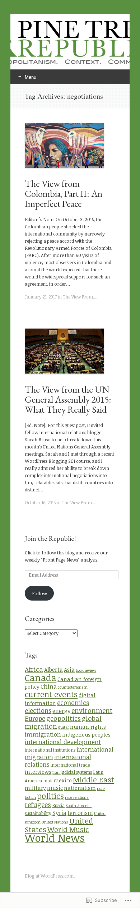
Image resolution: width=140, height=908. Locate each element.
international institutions (50, 750)
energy (61, 711)
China (49, 686)
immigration (43, 734)
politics (50, 795)
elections (38, 710)
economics (73, 702)
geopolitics (63, 718)
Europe (35, 718)
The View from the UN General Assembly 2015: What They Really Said (68, 399)
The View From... (79, 297)
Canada (40, 677)
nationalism (80, 788)
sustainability (38, 813)
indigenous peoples (86, 734)
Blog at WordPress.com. (50, 876)
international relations (58, 760)
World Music (68, 829)
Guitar (63, 727)
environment (91, 710)
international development (63, 742)
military (35, 788)
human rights (88, 726)
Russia (58, 805)
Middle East (93, 779)
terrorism (80, 813)
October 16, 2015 (40, 502)
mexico (62, 780)
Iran (56, 772)
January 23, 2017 (41, 297)
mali (47, 780)
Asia (69, 670)
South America (79, 805)
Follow (39, 593)
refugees (38, 804)
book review (86, 670)
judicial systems (76, 772)
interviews (38, 771)
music (55, 788)
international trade (70, 765)
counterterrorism (73, 687)
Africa (34, 669)
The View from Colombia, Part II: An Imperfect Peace (63, 194)
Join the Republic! (50, 538)
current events (51, 694)
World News (55, 837)
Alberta (53, 670)
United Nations (55, 822)
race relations (77, 797)
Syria (59, 813)
